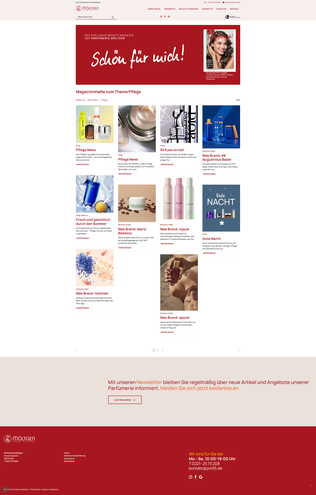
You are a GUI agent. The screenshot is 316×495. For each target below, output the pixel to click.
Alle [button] (238, 100)
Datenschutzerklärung (74, 455)
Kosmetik (207, 9)
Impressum (69, 458)
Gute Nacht (211, 238)
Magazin (221, 9)
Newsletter (69, 461)
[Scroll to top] (311, 485)
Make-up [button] (80, 100)
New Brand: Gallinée (92, 293)
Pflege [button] (104, 100)
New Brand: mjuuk (174, 229)
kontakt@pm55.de (233, 2)
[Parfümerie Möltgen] (87, 8)
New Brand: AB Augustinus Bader (216, 157)
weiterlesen (82, 164)
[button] (112, 17)
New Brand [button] (93, 100)
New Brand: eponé (174, 317)
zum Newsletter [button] (122, 399)
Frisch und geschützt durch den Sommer (93, 221)
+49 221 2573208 (213, 2)
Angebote (169, 9)
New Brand (206, 151)
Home (67, 453)
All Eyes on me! (172, 149)
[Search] (96, 16)
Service (234, 9)
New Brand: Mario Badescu (132, 231)
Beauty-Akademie (188, 9)
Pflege (78, 145)
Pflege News (86, 149)
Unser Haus (153, 9)
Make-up (84, 215)
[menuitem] (212, 2)
